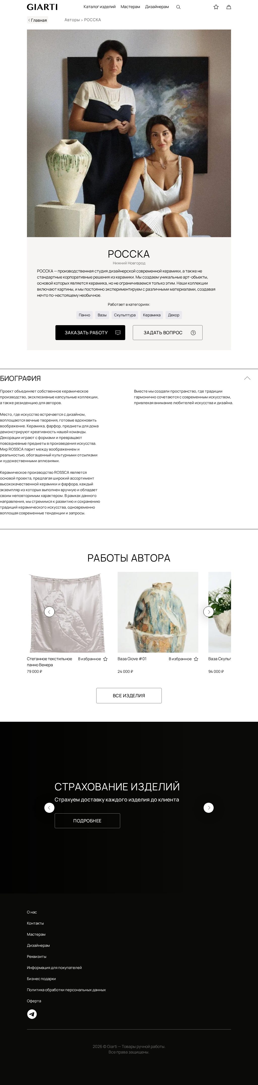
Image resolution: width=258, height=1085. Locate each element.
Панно (84, 315)
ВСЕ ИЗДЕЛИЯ (129, 695)
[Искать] (178, 7)
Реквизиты (36, 956)
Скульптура (125, 315)
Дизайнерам (157, 6)
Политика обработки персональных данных (66, 989)
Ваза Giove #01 (132, 658)
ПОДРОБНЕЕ (87, 821)
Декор (173, 315)
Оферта (34, 1001)
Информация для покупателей (54, 967)
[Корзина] (229, 7)
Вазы (102, 315)
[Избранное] (216, 7)
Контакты (35, 923)
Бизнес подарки (41, 978)
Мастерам (130, 6)
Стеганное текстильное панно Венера (49, 661)
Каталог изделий (100, 6)
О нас (32, 912)
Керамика (151, 315)
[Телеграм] (129, 1014)
